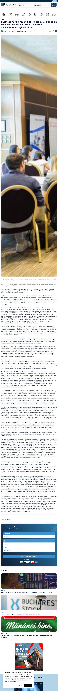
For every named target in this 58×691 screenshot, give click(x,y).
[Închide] (32, 671)
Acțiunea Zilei (4, 612)
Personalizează (9, 685)
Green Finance (36, 5)
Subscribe (54, 1)
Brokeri (32, 3)
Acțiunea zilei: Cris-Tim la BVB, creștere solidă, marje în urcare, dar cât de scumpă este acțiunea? (26, 636)
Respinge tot (19, 685)
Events (2, 19)
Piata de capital (22, 3)
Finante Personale (38, 3)
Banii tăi (3, 590)
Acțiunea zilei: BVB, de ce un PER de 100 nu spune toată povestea (20, 614)
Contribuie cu (29, 556)
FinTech (20, 5)
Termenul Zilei (29, 5)
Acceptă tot (28, 685)
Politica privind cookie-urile (13, 681)
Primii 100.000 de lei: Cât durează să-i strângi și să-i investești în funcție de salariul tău (26, 592)
